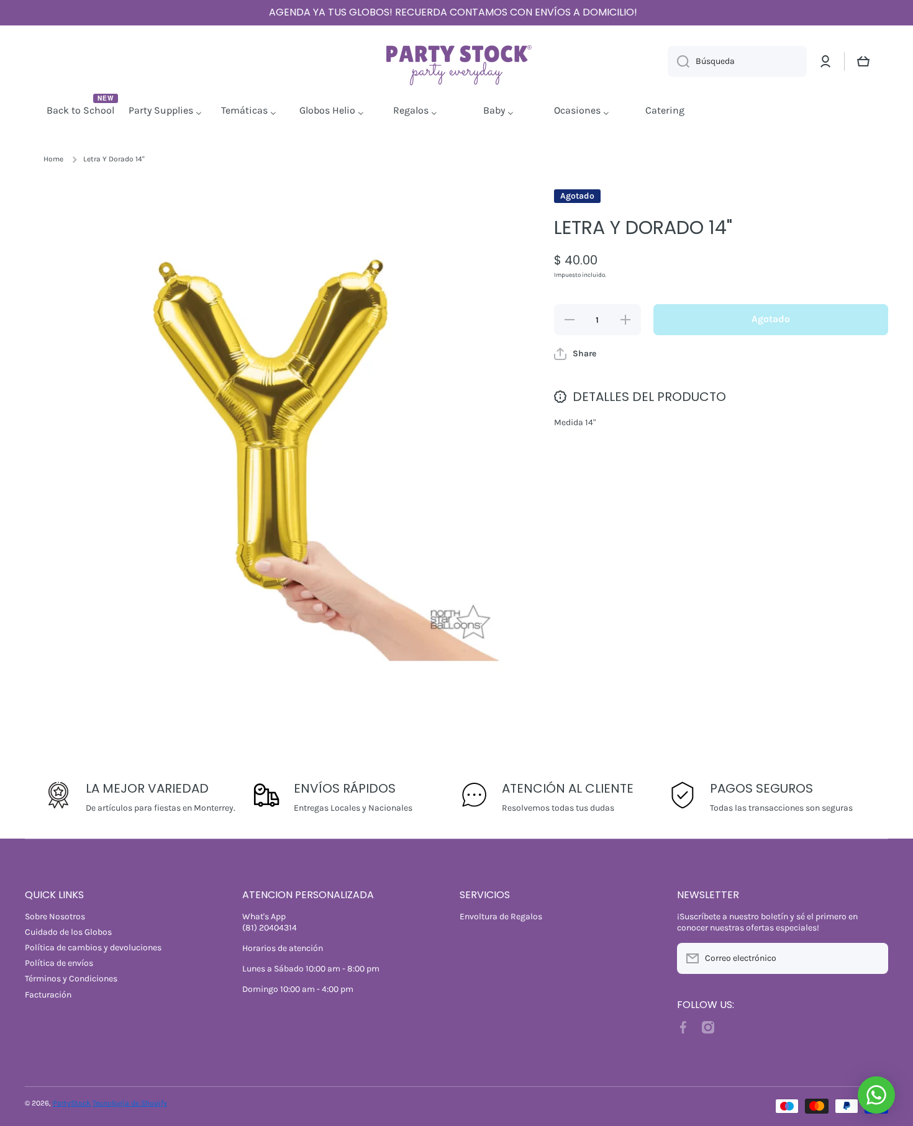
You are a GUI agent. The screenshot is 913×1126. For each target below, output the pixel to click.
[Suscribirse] (872, 958)
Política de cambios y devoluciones (93, 947)
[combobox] (737, 61)
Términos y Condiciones (71, 978)
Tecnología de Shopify (130, 1103)
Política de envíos (59, 963)
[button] (863, 61)
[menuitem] (81, 111)
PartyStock (72, 1103)
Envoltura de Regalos (501, 916)
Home (53, 159)
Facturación (48, 994)
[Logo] (456, 62)
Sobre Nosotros (55, 916)
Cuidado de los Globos (68, 932)
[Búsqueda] (678, 61)
